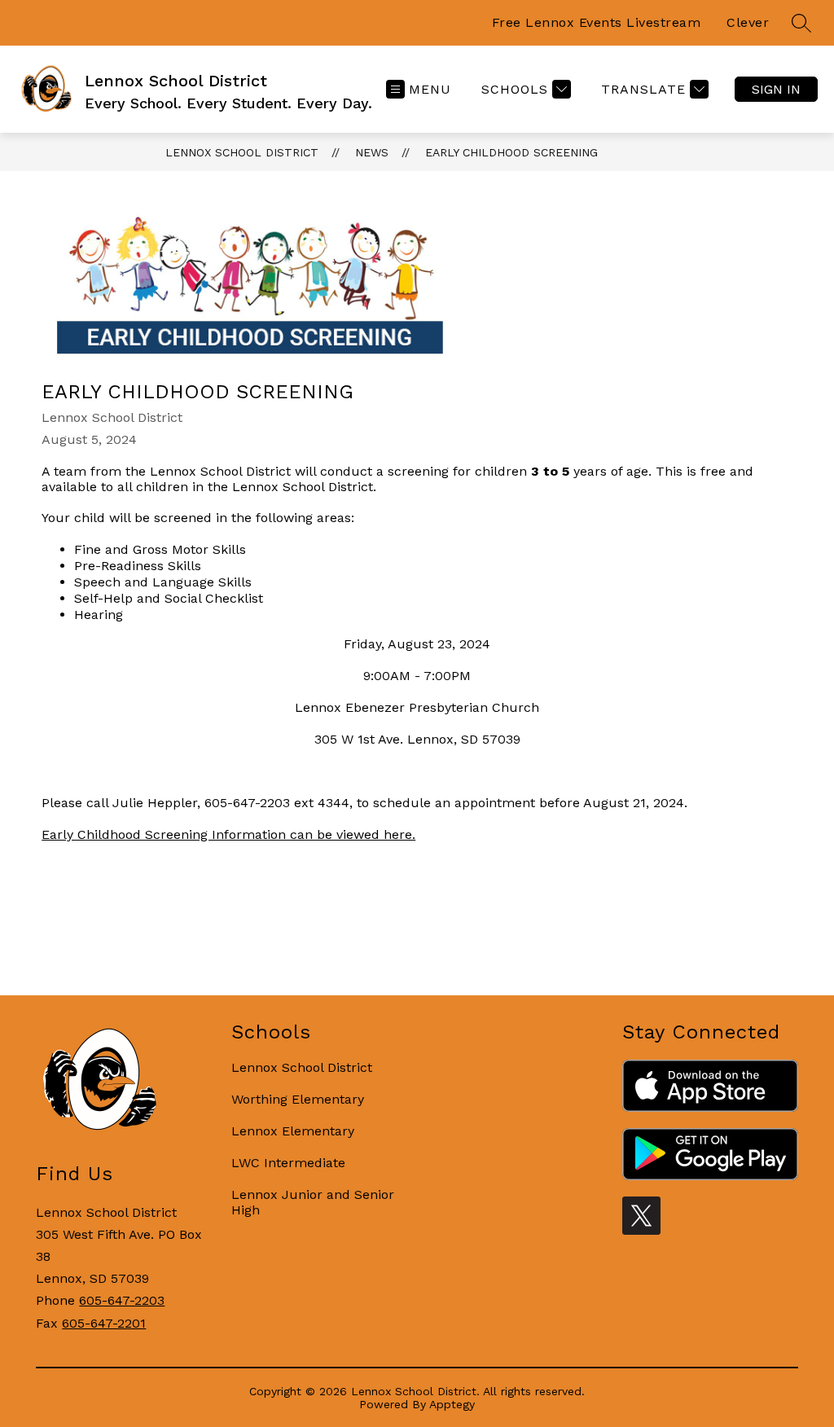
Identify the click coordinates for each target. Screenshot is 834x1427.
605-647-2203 (122, 1300)
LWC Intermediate (288, 1162)
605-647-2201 (104, 1323)
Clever (747, 22)
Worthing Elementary (297, 1099)
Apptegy (452, 1404)
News (371, 152)
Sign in (776, 89)
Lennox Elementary (292, 1131)
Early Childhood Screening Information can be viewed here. (228, 834)
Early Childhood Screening (511, 152)
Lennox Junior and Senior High (312, 1202)
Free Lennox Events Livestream (596, 22)
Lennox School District (241, 152)
